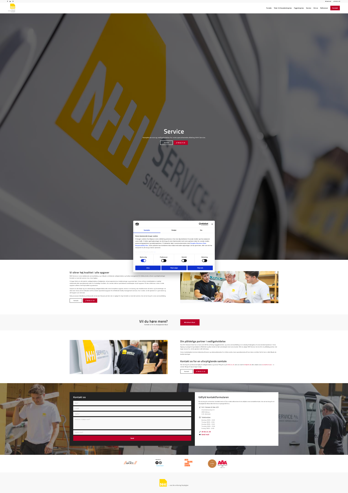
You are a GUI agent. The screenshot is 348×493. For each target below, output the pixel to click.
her (155, 252)
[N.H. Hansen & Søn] (11, 8)
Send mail (328, 1)
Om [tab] (201, 230)
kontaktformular (267, 364)
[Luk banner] (212, 224)
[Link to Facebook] (7, 1)
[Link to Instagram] (13, 1)
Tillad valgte (174, 268)
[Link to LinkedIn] (10, 1)
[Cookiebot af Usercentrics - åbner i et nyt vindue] (200, 224)
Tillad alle (200, 268)
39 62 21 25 (337, 1)
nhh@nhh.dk (247, 364)
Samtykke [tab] (147, 230)
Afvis (148, 268)
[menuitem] (269, 8)
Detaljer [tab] (174, 230)
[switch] (163, 260)
